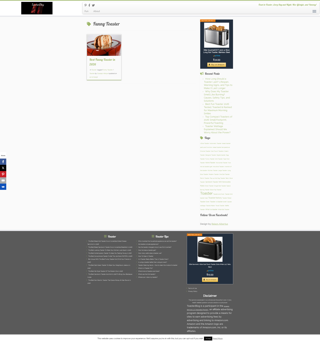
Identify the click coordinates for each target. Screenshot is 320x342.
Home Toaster (210, 163)
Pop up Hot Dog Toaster (217, 178)
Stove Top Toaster (215, 189)
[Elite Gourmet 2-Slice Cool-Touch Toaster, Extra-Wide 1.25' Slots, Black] (210, 249)
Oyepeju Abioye (102, 73)
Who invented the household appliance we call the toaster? (157, 241)
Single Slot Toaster (220, 186)
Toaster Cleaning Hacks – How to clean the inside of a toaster (157, 265)
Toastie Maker (210, 205)
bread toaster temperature (221, 147)
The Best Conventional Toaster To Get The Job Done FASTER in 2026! (110, 256)
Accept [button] (208, 338)
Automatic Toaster (215, 143)
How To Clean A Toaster (145, 256)
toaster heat (204, 198)
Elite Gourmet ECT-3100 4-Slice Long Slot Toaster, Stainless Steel (216, 51)
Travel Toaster (220, 205)
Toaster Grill (228, 194)
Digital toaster (221, 155)
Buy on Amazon (217, 65)
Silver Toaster (209, 186)
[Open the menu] (314, 11)
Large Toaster (222, 170)
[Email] (3, 180)
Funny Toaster (107, 70)
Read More (217, 338)
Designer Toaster (210, 155)
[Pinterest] (3, 174)
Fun (86, 11)
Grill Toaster (219, 159)
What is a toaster (211, 209)
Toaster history (215, 198)
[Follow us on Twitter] (94, 5)
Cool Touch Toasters (217, 151)
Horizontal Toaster (222, 162)
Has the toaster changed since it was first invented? (154, 247)
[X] (3, 168)
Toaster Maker (226, 198)
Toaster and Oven (218, 194)
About (96, 11)
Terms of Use (192, 288)
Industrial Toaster (218, 166)
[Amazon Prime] (216, 55)
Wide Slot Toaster (223, 209)
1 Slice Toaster (204, 143)
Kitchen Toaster (213, 170)
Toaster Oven (205, 202)
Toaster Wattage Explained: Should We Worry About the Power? (217, 129)
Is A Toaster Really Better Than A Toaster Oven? (153, 259)
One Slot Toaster (224, 174)
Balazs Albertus (220, 224)
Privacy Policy (192, 291)
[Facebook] (3, 162)
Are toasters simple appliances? (148, 244)
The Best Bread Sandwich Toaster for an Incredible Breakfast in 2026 (110, 247)
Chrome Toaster (205, 151)
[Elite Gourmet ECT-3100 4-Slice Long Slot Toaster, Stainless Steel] (216, 35)
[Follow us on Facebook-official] (90, 5)
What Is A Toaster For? (145, 268)
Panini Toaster (204, 178)
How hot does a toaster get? (147, 250)
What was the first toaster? (146, 274)
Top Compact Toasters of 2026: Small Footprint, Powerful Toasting (218, 119)
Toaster (94, 70)
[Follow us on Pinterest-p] (86, 5)
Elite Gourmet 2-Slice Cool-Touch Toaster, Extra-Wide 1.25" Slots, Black (210, 266)
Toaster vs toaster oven (218, 202)
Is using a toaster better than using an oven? (152, 262)
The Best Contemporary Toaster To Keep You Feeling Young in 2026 (110, 253)
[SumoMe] (3, 187)
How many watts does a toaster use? (150, 253)
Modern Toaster (214, 174)
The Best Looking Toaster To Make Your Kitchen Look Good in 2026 (109, 250)
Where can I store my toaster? (148, 277)
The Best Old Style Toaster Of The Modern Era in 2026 (105, 271)
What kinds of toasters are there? (149, 271)
